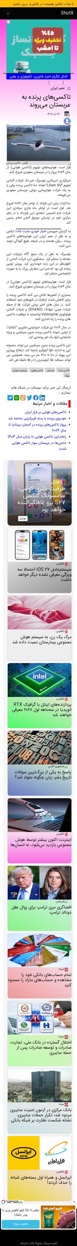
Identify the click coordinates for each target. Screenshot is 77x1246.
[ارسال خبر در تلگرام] (9, 397)
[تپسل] (8, 21)
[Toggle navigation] (8, 13)
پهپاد (67, 376)
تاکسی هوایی (37, 370)
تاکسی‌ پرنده (56, 82)
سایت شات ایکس (18, 231)
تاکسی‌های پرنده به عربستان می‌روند (46, 101)
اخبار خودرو (38, 231)
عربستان (50, 370)
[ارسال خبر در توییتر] (29, 397)
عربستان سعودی (20, 370)
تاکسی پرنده (64, 370)
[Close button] (74, 1202)
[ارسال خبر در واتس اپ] (16, 397)
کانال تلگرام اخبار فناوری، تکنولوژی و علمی (38, 77)
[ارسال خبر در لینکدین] (41, 397)
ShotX (67, 13)
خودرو (67, 82)
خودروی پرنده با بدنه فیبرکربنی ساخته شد (37, 419)
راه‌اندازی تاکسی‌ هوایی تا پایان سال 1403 (37, 437)
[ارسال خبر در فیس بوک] (35, 397)
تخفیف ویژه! (20, 1224)
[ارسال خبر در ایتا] (22, 397)
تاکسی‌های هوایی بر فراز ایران (45, 412)
